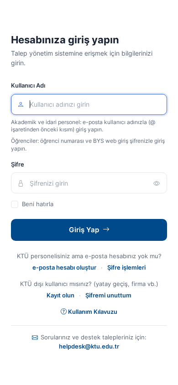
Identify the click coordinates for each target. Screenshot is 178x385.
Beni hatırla (37, 204)
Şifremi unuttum (108, 295)
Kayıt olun (60, 295)
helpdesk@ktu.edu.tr (89, 346)
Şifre (17, 164)
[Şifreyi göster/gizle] (156, 183)
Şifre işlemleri (126, 267)
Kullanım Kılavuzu (92, 311)
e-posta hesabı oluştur (64, 267)
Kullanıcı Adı (28, 85)
